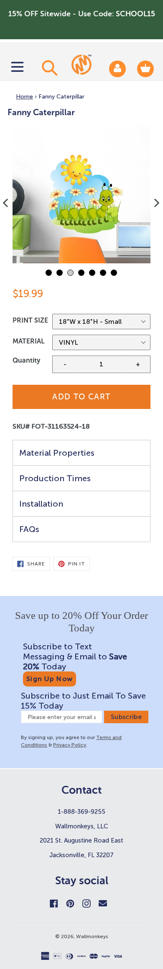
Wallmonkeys (92, 936)
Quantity (26, 360)
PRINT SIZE (30, 320)
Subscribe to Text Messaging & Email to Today (75, 656)
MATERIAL (29, 341)
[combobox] (48, 67)
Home (24, 96)
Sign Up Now (49, 679)
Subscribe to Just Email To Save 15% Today (83, 701)
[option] (81, 194)
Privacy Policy (69, 745)
